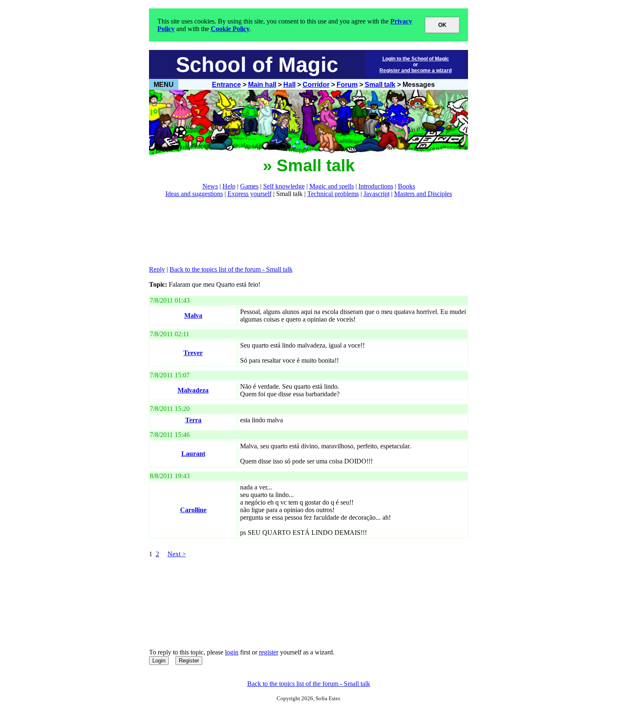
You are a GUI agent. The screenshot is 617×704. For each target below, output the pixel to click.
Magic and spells (331, 186)
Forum (347, 84)
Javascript (376, 193)
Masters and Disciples (423, 193)
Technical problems (333, 193)
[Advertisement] (302, 232)
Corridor (316, 84)
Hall (289, 84)
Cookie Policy (230, 28)
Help (228, 186)
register (268, 652)
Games (249, 186)
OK (442, 25)
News (210, 186)
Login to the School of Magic (415, 59)
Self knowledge (284, 186)
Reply (157, 269)
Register (189, 660)
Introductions (375, 186)
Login (158, 660)
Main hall (262, 84)
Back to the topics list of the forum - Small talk (231, 269)
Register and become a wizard (415, 70)
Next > (176, 553)
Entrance (226, 84)
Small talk (380, 84)
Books (406, 186)
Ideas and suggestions (194, 193)
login (231, 652)
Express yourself (249, 193)
